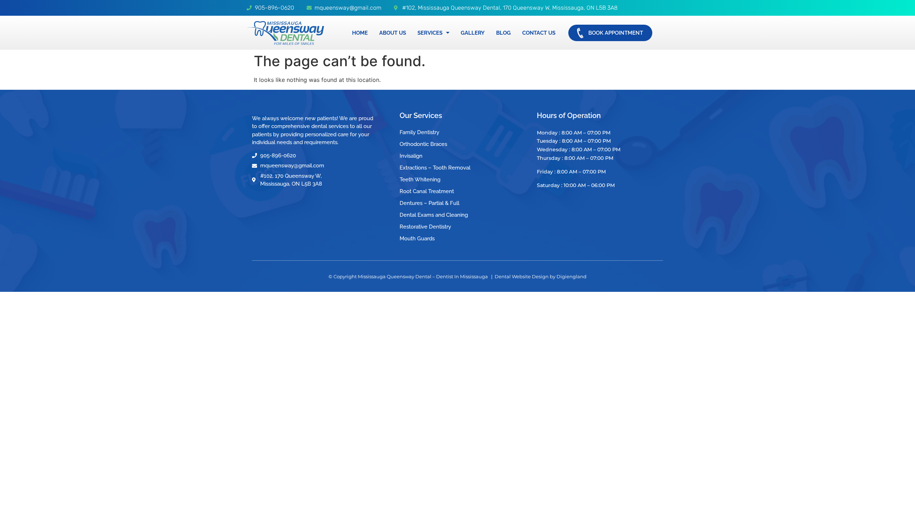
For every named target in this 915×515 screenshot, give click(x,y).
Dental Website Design (522, 276)
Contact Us (538, 33)
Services (429, 33)
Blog (503, 33)
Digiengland (572, 276)
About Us (392, 33)
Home (360, 33)
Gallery (473, 33)
